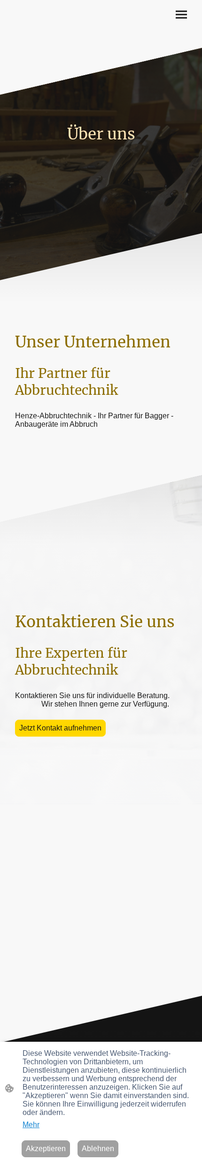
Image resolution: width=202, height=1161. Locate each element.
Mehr (31, 1125)
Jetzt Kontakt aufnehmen (60, 728)
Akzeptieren (46, 1149)
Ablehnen (98, 1149)
